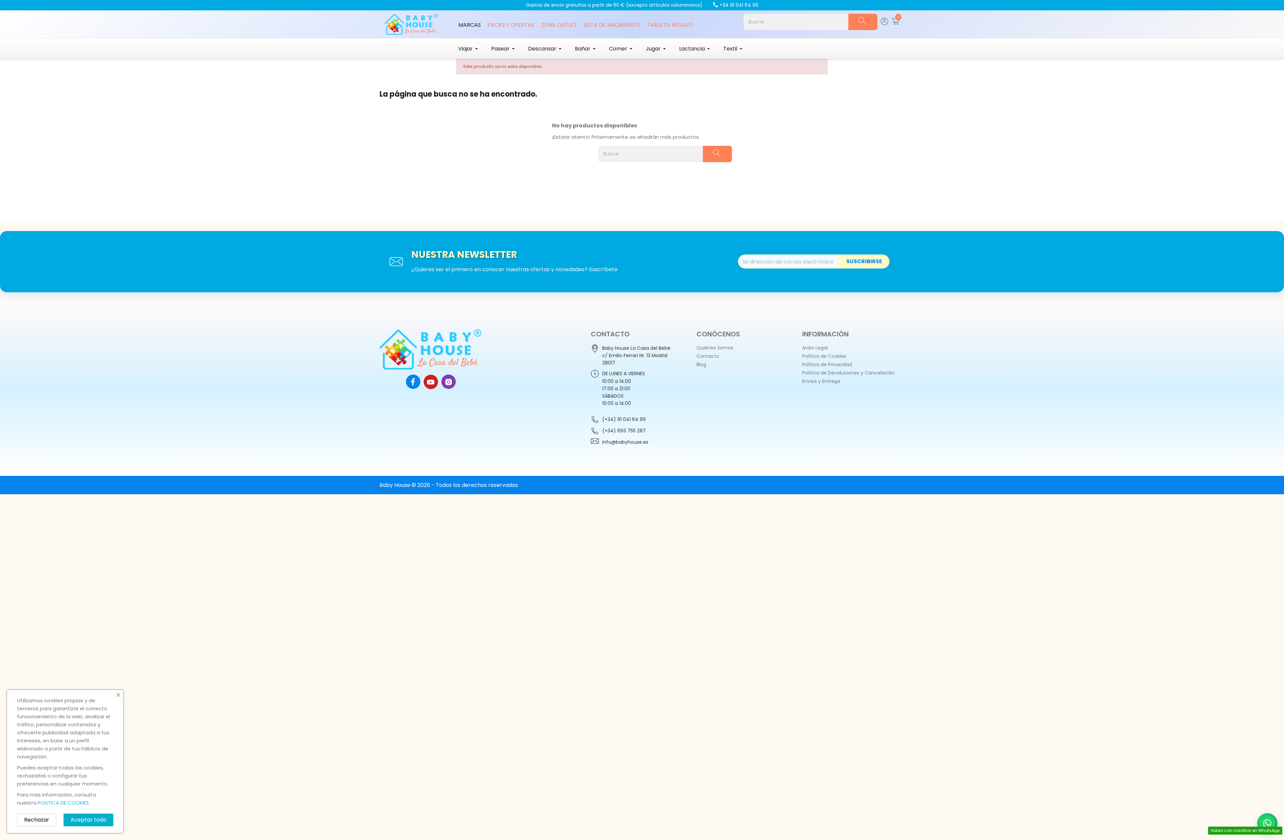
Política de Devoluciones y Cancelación (848, 373)
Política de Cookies (824, 356)
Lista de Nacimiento (612, 25)
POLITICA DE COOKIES (63, 802)
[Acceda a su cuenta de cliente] (884, 23)
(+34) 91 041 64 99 (624, 419)
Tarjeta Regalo (670, 25)
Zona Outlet (559, 25)
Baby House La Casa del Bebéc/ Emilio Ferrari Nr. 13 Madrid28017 (636, 355)
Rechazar (36, 820)
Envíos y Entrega (821, 381)
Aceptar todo (88, 820)
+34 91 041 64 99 (739, 5)
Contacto (708, 356)
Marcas (469, 25)
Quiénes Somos (715, 347)
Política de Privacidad (827, 364)
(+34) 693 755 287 (624, 430)
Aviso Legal (815, 347)
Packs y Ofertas (511, 25)
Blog (701, 364)
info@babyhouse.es (625, 442)
